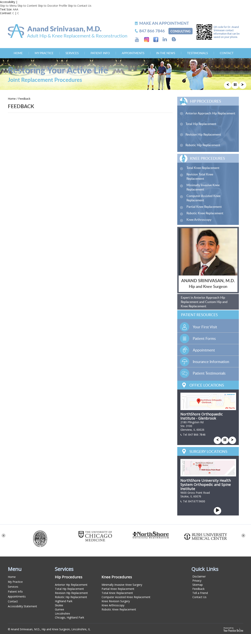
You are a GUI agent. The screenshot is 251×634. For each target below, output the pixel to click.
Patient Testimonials (209, 373)
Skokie (59, 605)
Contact (227, 53)
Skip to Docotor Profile (52, 5)
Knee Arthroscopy (198, 219)
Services (72, 53)
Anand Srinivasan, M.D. (208, 280)
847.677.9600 (196, 501)
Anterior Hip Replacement (71, 585)
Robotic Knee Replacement (204, 213)
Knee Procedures (207, 158)
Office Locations (206, 385)
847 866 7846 (197, 434)
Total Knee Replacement (202, 168)
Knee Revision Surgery (116, 601)
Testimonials (197, 53)
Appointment (204, 350)
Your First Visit (205, 326)
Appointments (133, 53)
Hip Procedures (205, 101)
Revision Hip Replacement (203, 134)
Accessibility (7, 2)
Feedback (198, 589)
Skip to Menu (8, 5)
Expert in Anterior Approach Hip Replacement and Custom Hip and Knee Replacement (204, 301)
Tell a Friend (200, 593)
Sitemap (197, 585)
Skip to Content (27, 5)
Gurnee (59, 609)
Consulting (180, 31)
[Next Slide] (243, 84)
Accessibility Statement (22, 606)
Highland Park (63, 601)
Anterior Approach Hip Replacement (210, 113)
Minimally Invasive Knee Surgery (122, 585)
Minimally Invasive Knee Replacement (203, 187)
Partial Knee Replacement (204, 206)
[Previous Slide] (228, 84)
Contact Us (199, 597)
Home (18, 53)
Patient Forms (204, 338)
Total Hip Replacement (201, 124)
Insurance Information (211, 361)
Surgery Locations (208, 451)
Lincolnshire (62, 613)
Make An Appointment (164, 23)
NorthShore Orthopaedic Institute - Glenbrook (201, 416)
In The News (165, 53)
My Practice (44, 53)
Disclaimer (199, 576)
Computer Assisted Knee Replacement (203, 198)
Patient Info (100, 53)
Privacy (196, 580)
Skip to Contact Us (79, 5)
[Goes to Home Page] (67, 31)
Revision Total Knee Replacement (199, 176)
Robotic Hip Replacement (203, 145)
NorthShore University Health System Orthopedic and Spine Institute (205, 484)
